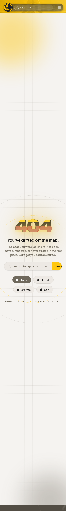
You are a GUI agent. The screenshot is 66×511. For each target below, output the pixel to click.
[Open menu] (59, 7)
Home (24, 280)
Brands (45, 280)
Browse (26, 289)
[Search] (17, 7)
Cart (46, 289)
